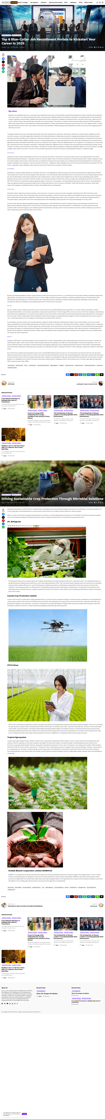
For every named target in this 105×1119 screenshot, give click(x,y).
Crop (43, 887)
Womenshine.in (36, 1011)
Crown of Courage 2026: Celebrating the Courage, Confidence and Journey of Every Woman (39, 415)
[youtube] (7, 1003)
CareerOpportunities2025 (43, 365)
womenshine (100, 365)
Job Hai (9, 305)
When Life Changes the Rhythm (47, 993)
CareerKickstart (32, 365)
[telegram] (4, 1003)
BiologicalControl (37, 887)
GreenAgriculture (82, 887)
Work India (10, 189)
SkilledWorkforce (79, 365)
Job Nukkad (10, 168)
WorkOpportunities (12, 367)
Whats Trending (10, 7)
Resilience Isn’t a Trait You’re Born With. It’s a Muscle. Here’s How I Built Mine (13, 447)
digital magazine (54, 365)
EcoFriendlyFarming (58, 887)
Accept (24, 1113)
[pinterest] (14, 1003)
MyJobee (12, 111)
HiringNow (61, 365)
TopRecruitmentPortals (90, 365)
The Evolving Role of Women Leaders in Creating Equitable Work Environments (65, 414)
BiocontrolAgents (27, 887)
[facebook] (2, 1003)
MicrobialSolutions (91, 887)
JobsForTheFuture (69, 365)
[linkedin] (12, 1003)
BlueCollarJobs (19, 365)
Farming (66, 887)
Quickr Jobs (10, 153)
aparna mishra (11, 365)
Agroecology (11, 887)
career (25, 365)
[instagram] (10, 1003)
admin (4, 408)
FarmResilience (73, 887)
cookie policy (6, 1115)
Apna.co (9, 336)
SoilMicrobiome (11, 889)
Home (3, 7)
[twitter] (17, 1003)
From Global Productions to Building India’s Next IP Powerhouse (11, 400)
